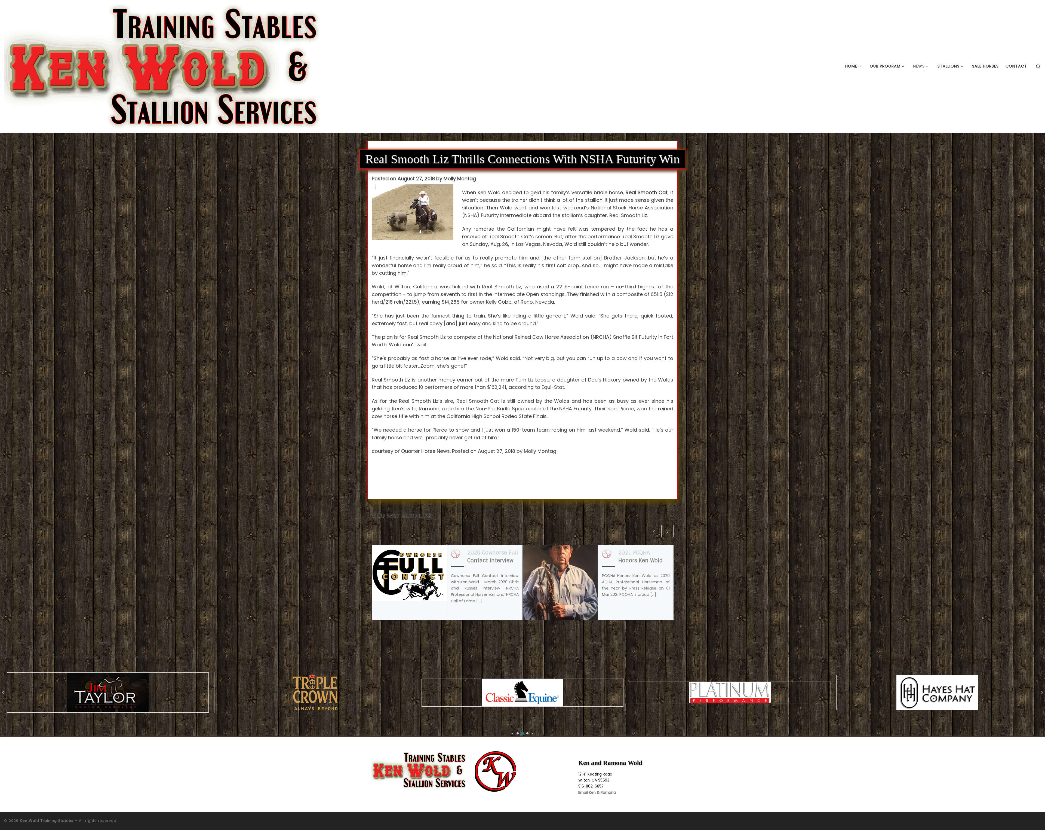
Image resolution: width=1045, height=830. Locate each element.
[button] (512, 733)
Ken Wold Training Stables (46, 820)
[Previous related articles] (654, 531)
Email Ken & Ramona (597, 792)
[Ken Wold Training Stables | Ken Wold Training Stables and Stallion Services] (163, 65)
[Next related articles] (667, 531)
